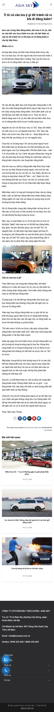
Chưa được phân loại (33, 428)
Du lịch (7, 670)
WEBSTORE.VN (27, 708)
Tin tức (7, 680)
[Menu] (3, 4)
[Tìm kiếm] (51, 4)
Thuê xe (7, 665)
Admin (49, 24)
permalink (48, 430)
